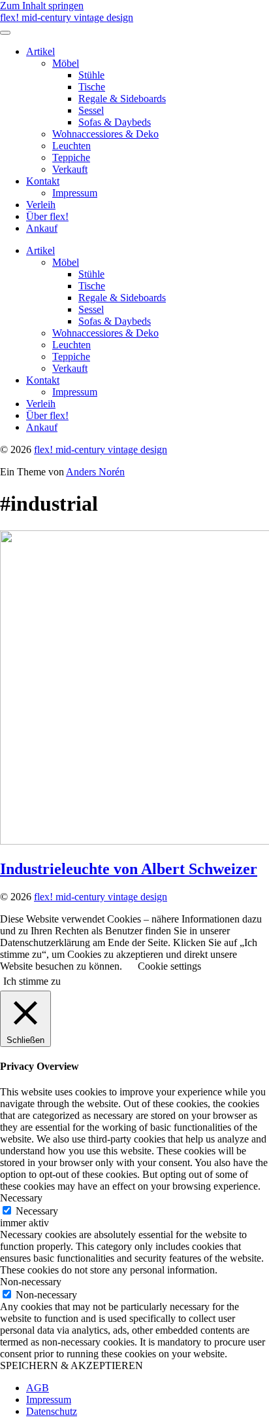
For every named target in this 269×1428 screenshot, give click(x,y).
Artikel (40, 51)
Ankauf (41, 228)
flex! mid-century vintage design (66, 17)
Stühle (91, 75)
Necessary (37, 1211)
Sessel (91, 110)
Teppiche (71, 157)
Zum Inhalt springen (42, 5)
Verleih (40, 204)
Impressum (74, 192)
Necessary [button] (21, 1197)
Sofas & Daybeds (114, 122)
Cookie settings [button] (169, 966)
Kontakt (42, 181)
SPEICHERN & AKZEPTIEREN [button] (71, 1365)
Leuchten (71, 145)
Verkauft (69, 169)
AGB (37, 1387)
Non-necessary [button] (30, 1281)
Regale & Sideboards (122, 98)
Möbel (65, 63)
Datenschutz (51, 1411)
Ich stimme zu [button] (32, 981)
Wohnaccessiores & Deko (105, 133)
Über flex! (47, 216)
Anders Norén (95, 471)
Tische (91, 86)
